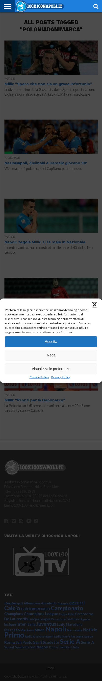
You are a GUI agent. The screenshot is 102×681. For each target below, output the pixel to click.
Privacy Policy (60, 377)
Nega (51, 355)
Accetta (51, 341)
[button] (94, 304)
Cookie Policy (39, 377)
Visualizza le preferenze (51, 369)
